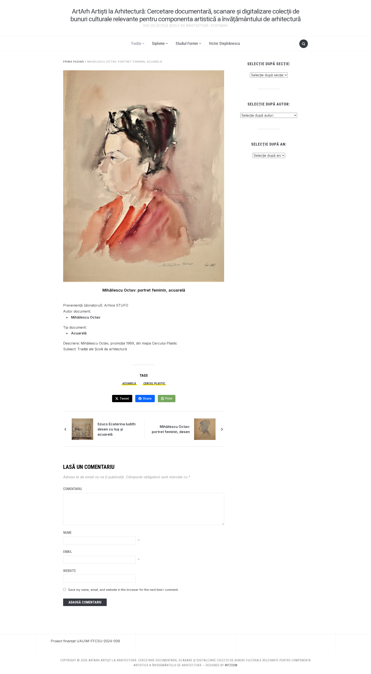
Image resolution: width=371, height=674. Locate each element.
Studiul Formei (187, 43)
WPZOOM (231, 665)
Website (69, 571)
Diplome (158, 43)
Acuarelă (79, 333)
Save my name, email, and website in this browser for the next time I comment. (123, 589)
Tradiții (136, 43)
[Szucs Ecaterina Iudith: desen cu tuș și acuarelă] (82, 429)
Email (67, 552)
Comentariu (72, 489)
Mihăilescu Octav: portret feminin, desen (171, 429)
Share (147, 398)
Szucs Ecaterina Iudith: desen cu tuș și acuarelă (116, 429)
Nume (67, 533)
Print (168, 398)
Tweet (124, 398)
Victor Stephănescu (224, 43)
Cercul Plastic (154, 383)
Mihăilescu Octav (85, 317)
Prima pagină (73, 61)
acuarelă (129, 383)
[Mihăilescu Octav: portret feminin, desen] (205, 429)
